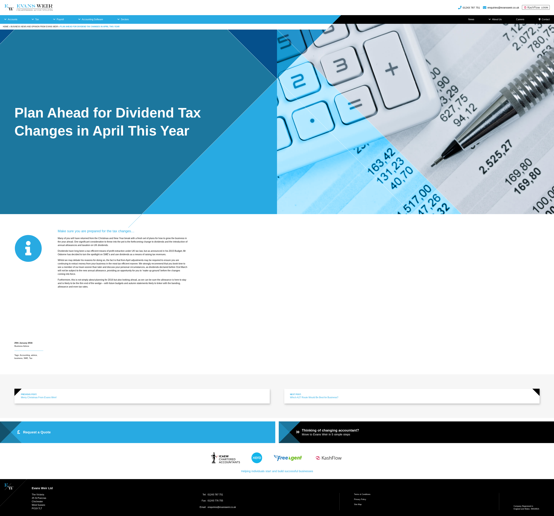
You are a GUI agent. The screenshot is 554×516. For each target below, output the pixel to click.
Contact (546, 19)
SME (26, 358)
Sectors (125, 19)
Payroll (60, 19)
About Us (497, 19)
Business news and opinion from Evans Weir (34, 27)
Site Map (358, 504)
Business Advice (21, 346)
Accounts (12, 19)
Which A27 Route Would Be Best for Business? (314, 396)
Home (6, 27)
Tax (37, 19)
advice (34, 355)
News (471, 19)
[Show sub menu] (5, 19)
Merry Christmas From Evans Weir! (39, 396)
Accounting (25, 355)
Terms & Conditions (362, 494)
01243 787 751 (471, 7)
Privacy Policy (360, 499)
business (18, 358)
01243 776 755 (215, 500)
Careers (520, 19)
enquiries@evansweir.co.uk (503, 7)
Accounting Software (92, 19)
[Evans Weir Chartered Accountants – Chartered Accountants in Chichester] (28, 7)
